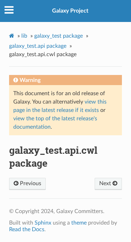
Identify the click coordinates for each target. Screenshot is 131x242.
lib (24, 36)
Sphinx (43, 223)
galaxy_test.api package (37, 46)
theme (79, 223)
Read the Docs (26, 229)
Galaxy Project (70, 11)
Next (105, 183)
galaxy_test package (58, 36)
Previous (30, 183)
